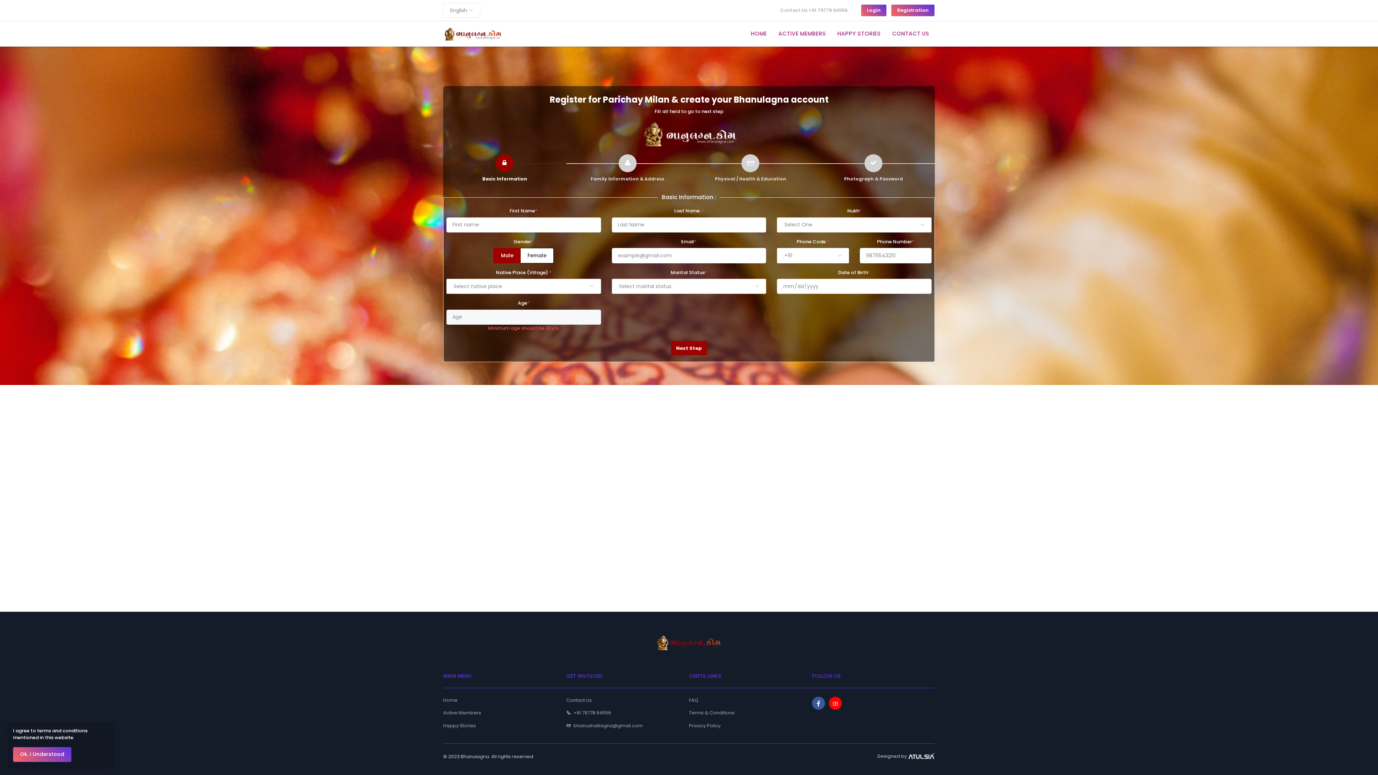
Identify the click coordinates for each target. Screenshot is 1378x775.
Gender (524, 241)
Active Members (462, 712)
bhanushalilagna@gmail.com (608, 725)
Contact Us (579, 700)
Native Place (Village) (524, 272)
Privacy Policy (705, 725)
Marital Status (689, 272)
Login (874, 10)
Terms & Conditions (712, 712)
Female (537, 255)
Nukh (854, 210)
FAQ (693, 700)
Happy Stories (459, 725)
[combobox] (461, 10)
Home (450, 700)
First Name (524, 210)
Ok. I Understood (42, 754)
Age (524, 303)
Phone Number (895, 241)
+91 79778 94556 (592, 712)
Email (689, 241)
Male (507, 255)
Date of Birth (854, 272)
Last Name (688, 210)
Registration (913, 10)
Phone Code (813, 241)
